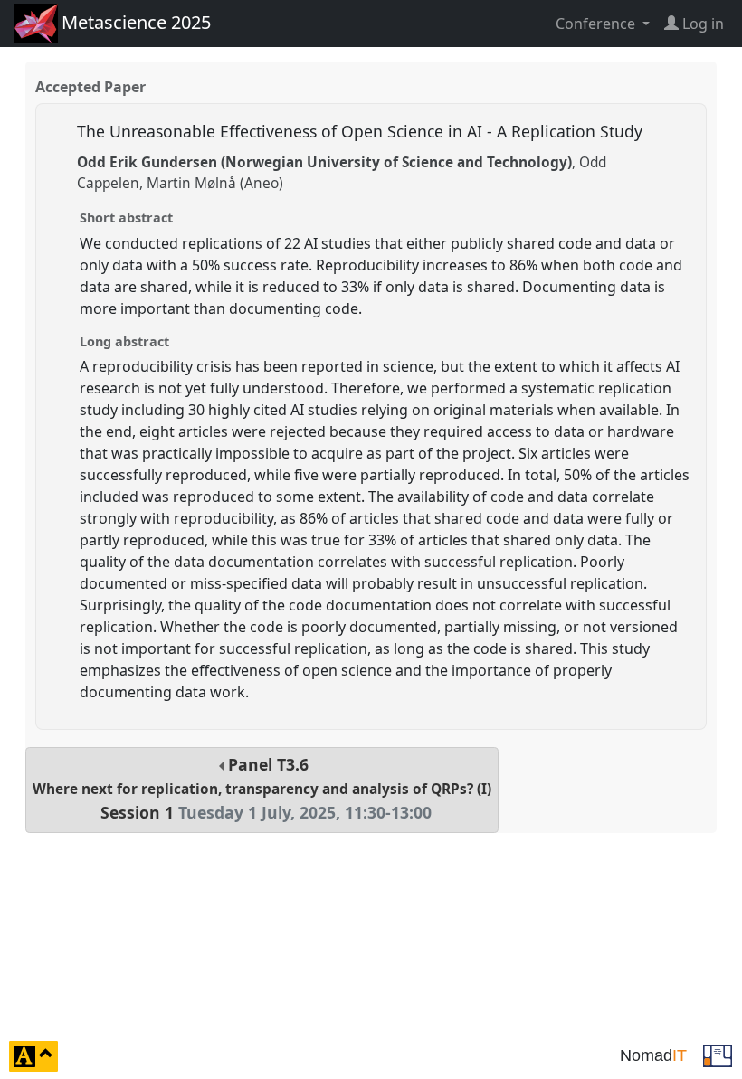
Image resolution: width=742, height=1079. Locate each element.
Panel (262, 788)
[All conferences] (717, 1055)
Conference (597, 23)
